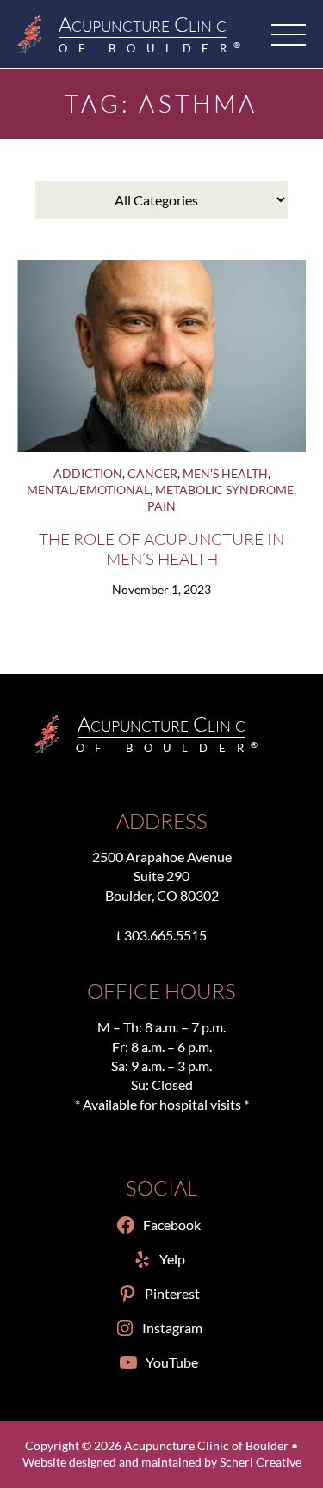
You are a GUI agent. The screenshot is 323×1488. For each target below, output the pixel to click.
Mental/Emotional (88, 490)
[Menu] (288, 34)
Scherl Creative (260, 1462)
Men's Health (225, 474)
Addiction (87, 474)
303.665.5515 (165, 935)
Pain (161, 506)
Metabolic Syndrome (224, 490)
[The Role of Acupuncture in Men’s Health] (161, 356)
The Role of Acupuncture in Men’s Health (161, 548)
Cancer (152, 474)
